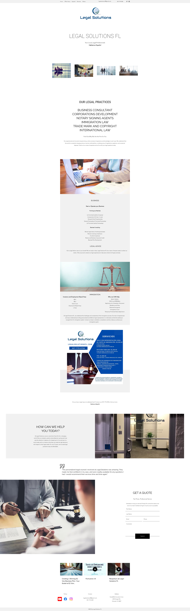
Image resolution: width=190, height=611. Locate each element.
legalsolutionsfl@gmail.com (105, 1)
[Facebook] (127, 1)
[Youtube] (60, 599)
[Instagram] (129, 1)
